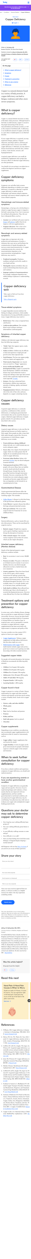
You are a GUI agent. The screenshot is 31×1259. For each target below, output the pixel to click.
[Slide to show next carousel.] (29, 1001)
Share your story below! (8, 861)
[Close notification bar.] (28, 7)
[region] (16, 1000)
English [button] (15, 23)
